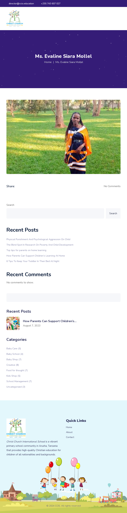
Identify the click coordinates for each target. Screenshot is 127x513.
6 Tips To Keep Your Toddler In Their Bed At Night (32, 261)
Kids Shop (13, 375)
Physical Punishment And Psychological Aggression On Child (38, 239)
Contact (70, 437)
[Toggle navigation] (119, 18)
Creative (12, 364)
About (69, 432)
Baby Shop (13, 359)
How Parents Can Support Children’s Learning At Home (35, 255)
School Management (19, 381)
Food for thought (17, 370)
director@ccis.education (21, 3)
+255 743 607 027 (50, 3)
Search (10, 205)
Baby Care (13, 348)
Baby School (14, 353)
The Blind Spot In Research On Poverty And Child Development (39, 244)
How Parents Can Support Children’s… (50, 321)
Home (48, 62)
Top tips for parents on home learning (26, 250)
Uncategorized (15, 386)
